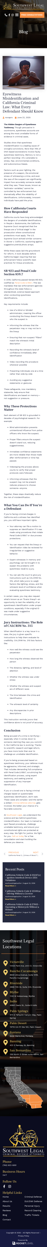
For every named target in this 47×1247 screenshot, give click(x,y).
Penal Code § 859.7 (23, 283)
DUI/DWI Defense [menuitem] (33, 1201)
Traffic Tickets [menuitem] (32, 1215)
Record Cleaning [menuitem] (33, 1210)
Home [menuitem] (6, 1197)
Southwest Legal (14, 815)
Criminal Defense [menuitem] (33, 1197)
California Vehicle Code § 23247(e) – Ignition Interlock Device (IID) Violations (23, 878)
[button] (16, 15)
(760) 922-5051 (9, 1165)
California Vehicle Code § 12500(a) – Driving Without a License (23, 892)
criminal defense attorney (24, 803)
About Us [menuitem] (7, 1201)
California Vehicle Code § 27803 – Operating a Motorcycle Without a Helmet (22, 907)
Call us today (18, 836)
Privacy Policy (23, 1236)
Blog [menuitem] (5, 1215)
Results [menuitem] (6, 1206)
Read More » (10, 886)
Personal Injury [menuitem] (32, 1206)
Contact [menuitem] (7, 1219)
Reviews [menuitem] (7, 1210)
